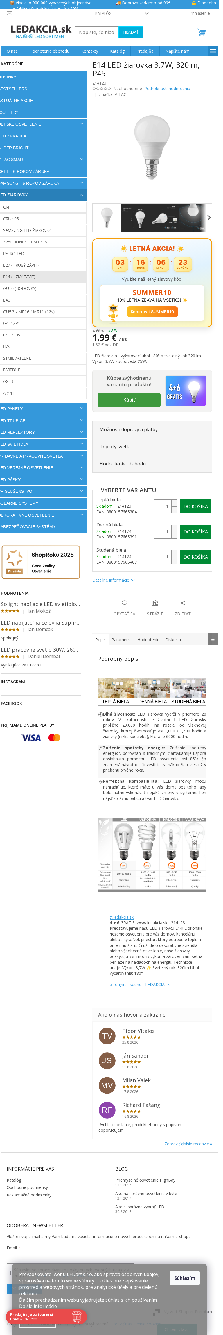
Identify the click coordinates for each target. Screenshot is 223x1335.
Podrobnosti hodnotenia (167, 88)
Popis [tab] (100, 639)
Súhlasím (184, 1278)
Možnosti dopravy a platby (129, 429)
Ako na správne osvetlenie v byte (146, 1193)
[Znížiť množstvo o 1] (174, 509)
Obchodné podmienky (27, 1187)
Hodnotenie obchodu (123, 463)
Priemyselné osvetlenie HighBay (145, 1180)
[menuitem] (12, 51)
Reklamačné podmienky (29, 1195)
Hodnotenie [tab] (148, 639)
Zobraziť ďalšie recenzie (186, 1143)
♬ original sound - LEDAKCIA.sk (140, 984)
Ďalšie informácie (38, 1306)
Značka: (112, 94)
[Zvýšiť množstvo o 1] (174, 503)
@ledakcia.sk (122, 917)
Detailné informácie (110, 580)
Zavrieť (132, 597)
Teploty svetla (115, 446)
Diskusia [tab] (173, 639)
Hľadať (131, 32)
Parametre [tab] (122, 639)
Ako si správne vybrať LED (139, 1206)
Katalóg (103, 13)
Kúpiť (129, 399)
